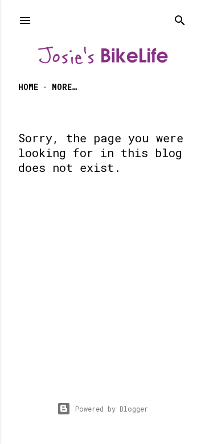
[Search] (180, 18)
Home (28, 86)
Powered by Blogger (111, 408)
